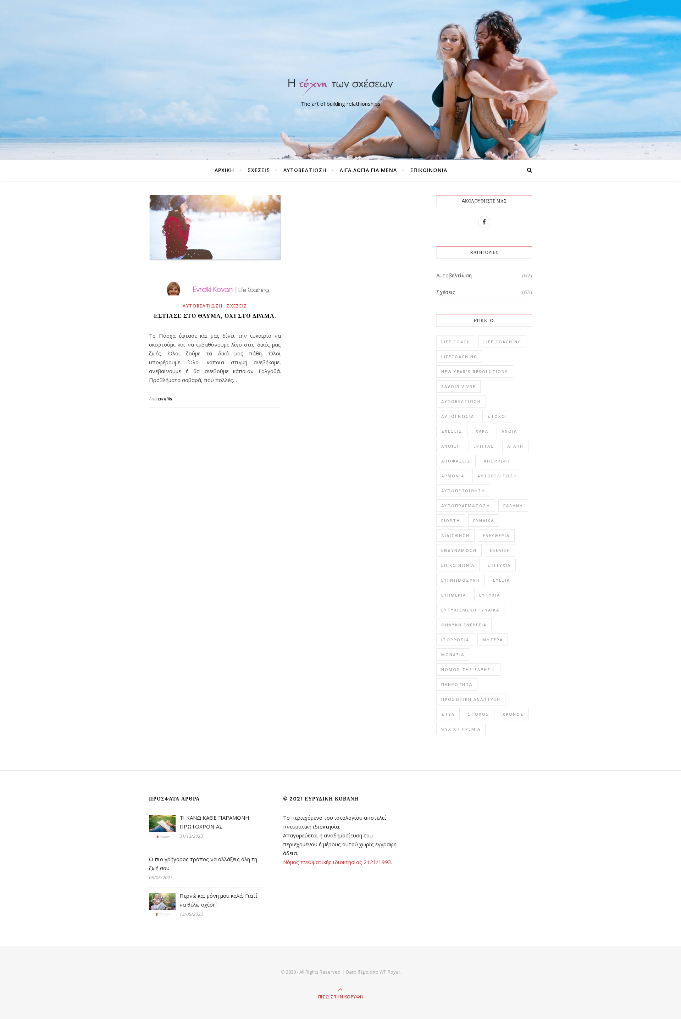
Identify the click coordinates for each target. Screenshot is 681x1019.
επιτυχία (499, 565)
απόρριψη (497, 461)
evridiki (165, 398)
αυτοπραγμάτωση (465, 505)
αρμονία (452, 475)
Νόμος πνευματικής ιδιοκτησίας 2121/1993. (337, 861)
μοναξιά (452, 654)
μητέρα (492, 639)
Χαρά (482, 431)
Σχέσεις (259, 170)
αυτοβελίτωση (497, 475)
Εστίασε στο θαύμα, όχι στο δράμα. (215, 315)
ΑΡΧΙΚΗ (224, 170)
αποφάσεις (456, 461)
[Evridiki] (340, 73)
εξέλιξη (500, 550)
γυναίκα (483, 520)
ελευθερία (496, 535)
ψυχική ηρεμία (461, 729)
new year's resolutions (474, 371)
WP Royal (390, 972)
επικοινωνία (458, 565)
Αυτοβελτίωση (304, 170)
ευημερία (453, 595)
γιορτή (450, 520)
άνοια (509, 431)
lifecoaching (459, 356)
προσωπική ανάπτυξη (470, 699)
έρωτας (484, 446)
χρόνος (513, 714)
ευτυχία (489, 595)
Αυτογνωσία (457, 416)
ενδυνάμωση (459, 550)
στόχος (478, 714)
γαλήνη (513, 505)
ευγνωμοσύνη (460, 580)
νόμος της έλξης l (468, 669)
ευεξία (501, 580)
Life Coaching (502, 341)
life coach (455, 341)
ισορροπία (455, 639)
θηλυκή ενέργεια (464, 624)
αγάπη (515, 446)
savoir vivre (458, 386)
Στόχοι (497, 416)
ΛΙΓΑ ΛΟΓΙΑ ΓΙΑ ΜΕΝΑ (368, 170)
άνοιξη (450, 446)
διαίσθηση (455, 535)
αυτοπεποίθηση (463, 490)
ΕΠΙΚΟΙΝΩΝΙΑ (428, 170)
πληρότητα (456, 684)
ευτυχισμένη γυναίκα (470, 610)
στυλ (448, 714)
